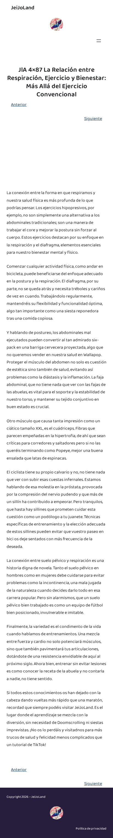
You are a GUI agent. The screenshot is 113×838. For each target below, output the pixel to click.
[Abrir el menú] (98, 40)
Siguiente (93, 118)
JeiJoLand (22, 7)
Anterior (19, 104)
